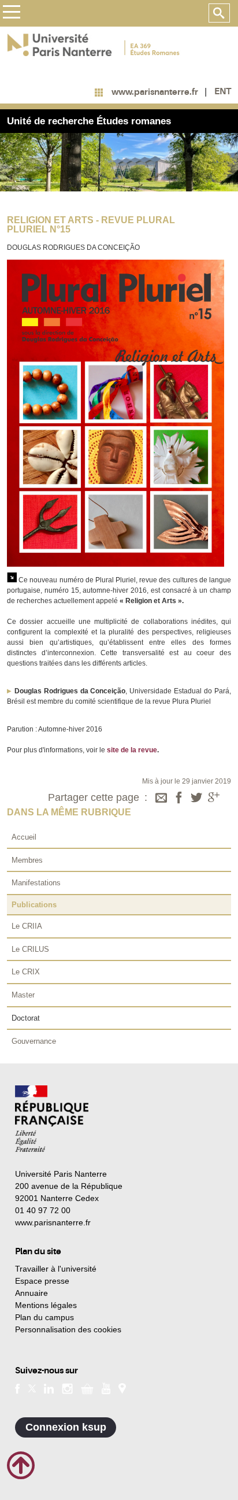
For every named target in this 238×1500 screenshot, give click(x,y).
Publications (34, 904)
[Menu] (11, 14)
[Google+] (214, 798)
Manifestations (36, 882)
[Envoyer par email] (161, 798)
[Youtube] (106, 1387)
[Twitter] (196, 798)
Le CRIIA (27, 926)
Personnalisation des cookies (68, 1329)
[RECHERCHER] (219, 13)
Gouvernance (34, 1041)
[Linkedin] (49, 1387)
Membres (27, 860)
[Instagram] (67, 1387)
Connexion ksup (65, 1427)
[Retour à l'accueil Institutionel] (51, 1118)
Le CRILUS (30, 949)
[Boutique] (87, 1387)
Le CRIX (26, 971)
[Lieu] (122, 1387)
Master (23, 995)
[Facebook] (179, 798)
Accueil (24, 837)
